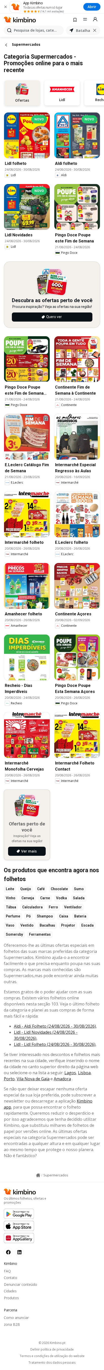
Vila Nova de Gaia (33, 1079)
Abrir (92, 6)
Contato (10, 1277)
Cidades (10, 1291)
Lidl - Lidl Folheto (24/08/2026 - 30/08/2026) (54, 1044)
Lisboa (84, 1072)
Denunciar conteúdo (20, 1284)
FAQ (7, 1271)
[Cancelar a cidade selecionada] (94, 30)
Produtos (11, 1297)
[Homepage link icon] (38, 1175)
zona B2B (12, 1324)
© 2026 (52, 1343)
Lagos (70, 1072)
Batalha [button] (83, 30)
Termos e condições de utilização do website (52, 1356)
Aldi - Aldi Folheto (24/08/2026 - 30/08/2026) (55, 1026)
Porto (9, 1079)
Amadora (62, 1079)
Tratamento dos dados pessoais (52, 1363)
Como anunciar (16, 1317)
